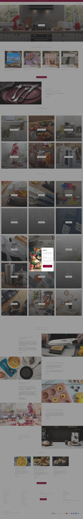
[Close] (53, 249)
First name (45, 257)
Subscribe (47, 266)
